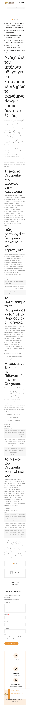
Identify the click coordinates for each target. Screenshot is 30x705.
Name (6, 614)
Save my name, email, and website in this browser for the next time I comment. (14, 637)
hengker (16, 19)
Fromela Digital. (15, 701)
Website (6, 628)
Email (6, 621)
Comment (7, 603)
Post (15, 563)
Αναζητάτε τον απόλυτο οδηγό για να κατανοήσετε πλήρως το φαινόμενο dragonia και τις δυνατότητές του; (15, 26)
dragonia (7, 130)
